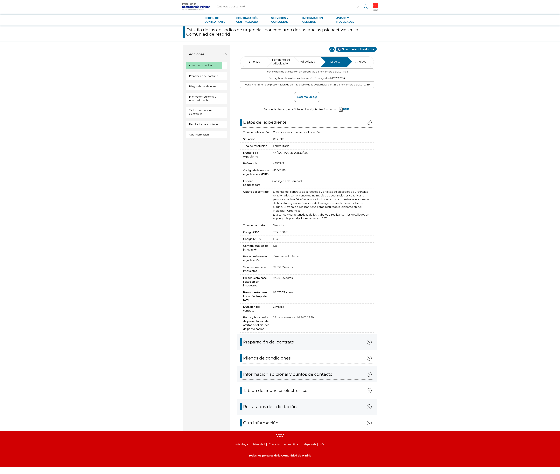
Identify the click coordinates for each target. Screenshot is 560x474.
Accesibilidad (291, 444)
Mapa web (310, 444)
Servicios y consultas (279, 19)
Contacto (274, 444)
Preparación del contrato (203, 76)
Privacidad (259, 444)
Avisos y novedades (345, 19)
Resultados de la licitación (204, 124)
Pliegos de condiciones (202, 86)
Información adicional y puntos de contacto (202, 98)
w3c (322, 444)
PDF (346, 109)
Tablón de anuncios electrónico (200, 112)
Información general (312, 19)
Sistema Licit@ (307, 97)
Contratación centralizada (247, 19)
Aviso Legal (241, 444)
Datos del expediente (201, 65)
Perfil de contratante (214, 19)
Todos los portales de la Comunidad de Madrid (280, 455)
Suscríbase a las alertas (358, 49)
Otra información (199, 134)
